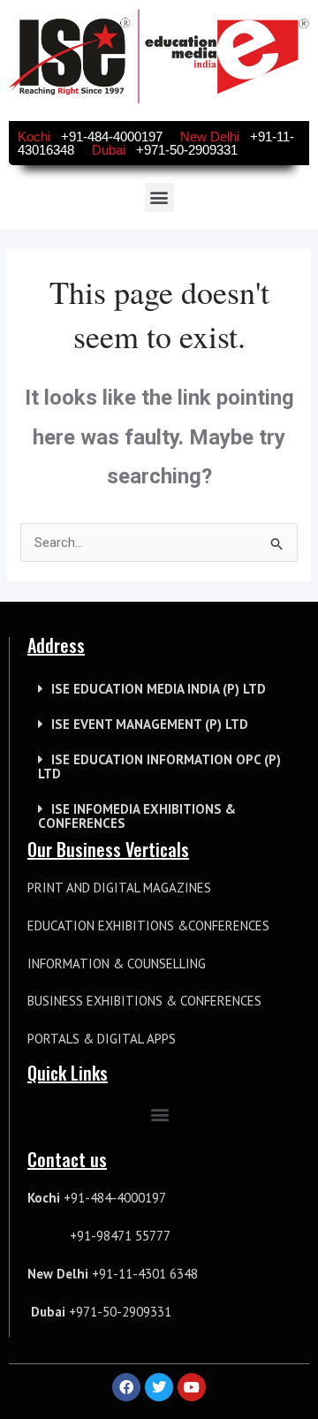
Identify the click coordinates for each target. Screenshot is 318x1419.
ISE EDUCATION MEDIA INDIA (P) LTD (158, 688)
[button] (159, 197)
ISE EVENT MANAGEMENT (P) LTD (149, 724)
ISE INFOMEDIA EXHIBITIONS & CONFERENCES (137, 816)
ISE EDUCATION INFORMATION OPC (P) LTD (159, 766)
